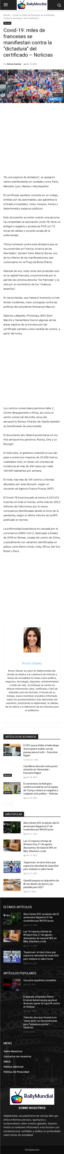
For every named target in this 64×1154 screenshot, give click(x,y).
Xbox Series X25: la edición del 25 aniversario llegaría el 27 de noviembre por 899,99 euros (41, 826)
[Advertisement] (32, 141)
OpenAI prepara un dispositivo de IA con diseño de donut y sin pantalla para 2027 (41, 884)
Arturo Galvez (14, 64)
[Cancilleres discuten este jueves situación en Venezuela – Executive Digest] (12, 771)
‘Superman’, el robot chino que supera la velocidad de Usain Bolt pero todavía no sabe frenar (41, 865)
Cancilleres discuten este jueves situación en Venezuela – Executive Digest (40, 769)
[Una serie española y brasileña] (12, 985)
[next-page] (11, 804)
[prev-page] (5, 804)
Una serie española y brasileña (39, 980)
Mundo (6, 15)
